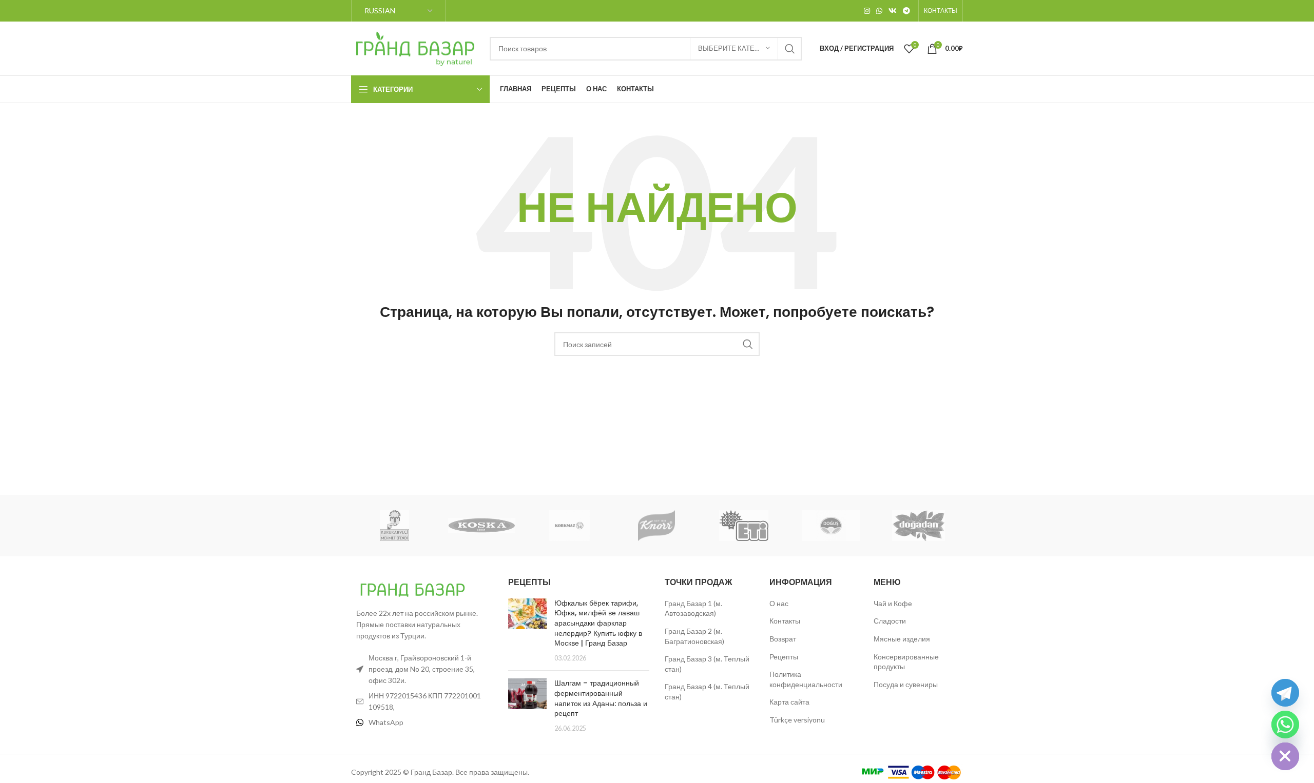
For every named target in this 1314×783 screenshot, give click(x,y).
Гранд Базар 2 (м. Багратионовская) (694, 636)
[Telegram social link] (906, 10)
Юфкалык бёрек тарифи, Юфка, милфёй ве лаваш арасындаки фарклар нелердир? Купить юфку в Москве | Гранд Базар (598, 623)
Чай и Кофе (893, 603)
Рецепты (783, 656)
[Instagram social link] (867, 10)
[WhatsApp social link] (879, 10)
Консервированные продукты (906, 661)
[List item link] (422, 722)
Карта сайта (789, 701)
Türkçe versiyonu (797, 719)
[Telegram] (1285, 693)
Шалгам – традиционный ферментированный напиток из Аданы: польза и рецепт (600, 698)
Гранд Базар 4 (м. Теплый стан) (707, 691)
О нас (778, 603)
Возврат (782, 638)
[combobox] (646, 49)
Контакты (784, 620)
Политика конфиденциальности (805, 679)
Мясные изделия (902, 638)
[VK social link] (892, 10)
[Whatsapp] (1285, 724)
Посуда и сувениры (906, 684)
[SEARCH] (790, 49)
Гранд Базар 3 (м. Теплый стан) (707, 663)
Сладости (890, 620)
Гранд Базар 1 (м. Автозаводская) (693, 608)
